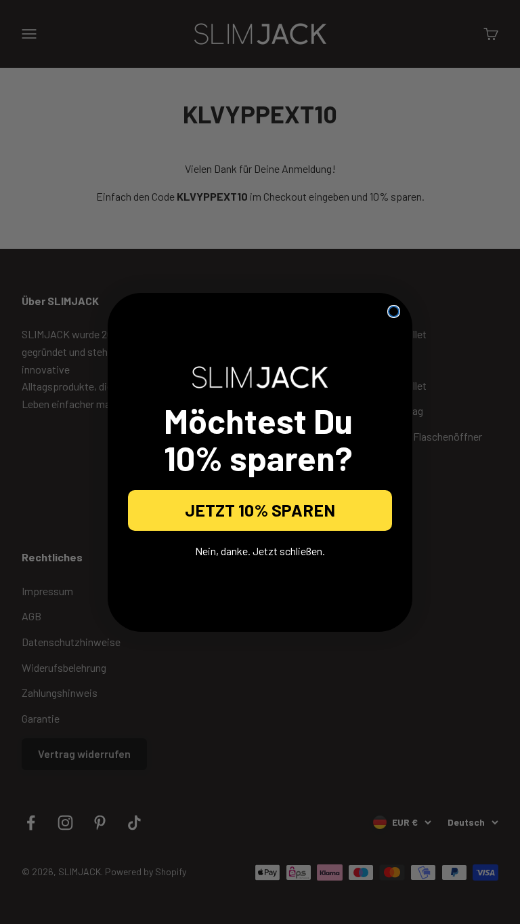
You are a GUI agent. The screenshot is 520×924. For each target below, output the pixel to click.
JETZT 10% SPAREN (260, 510)
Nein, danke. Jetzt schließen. (260, 550)
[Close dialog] (394, 311)
